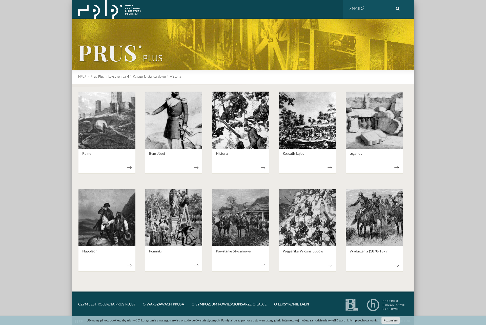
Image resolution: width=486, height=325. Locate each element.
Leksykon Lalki (118, 76)
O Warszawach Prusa (163, 304)
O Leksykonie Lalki (291, 304)
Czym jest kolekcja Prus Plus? (106, 304)
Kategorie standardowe (149, 76)
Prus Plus (97, 76)
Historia (175, 76)
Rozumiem (390, 320)
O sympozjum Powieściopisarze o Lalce (229, 304)
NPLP (82, 76)
